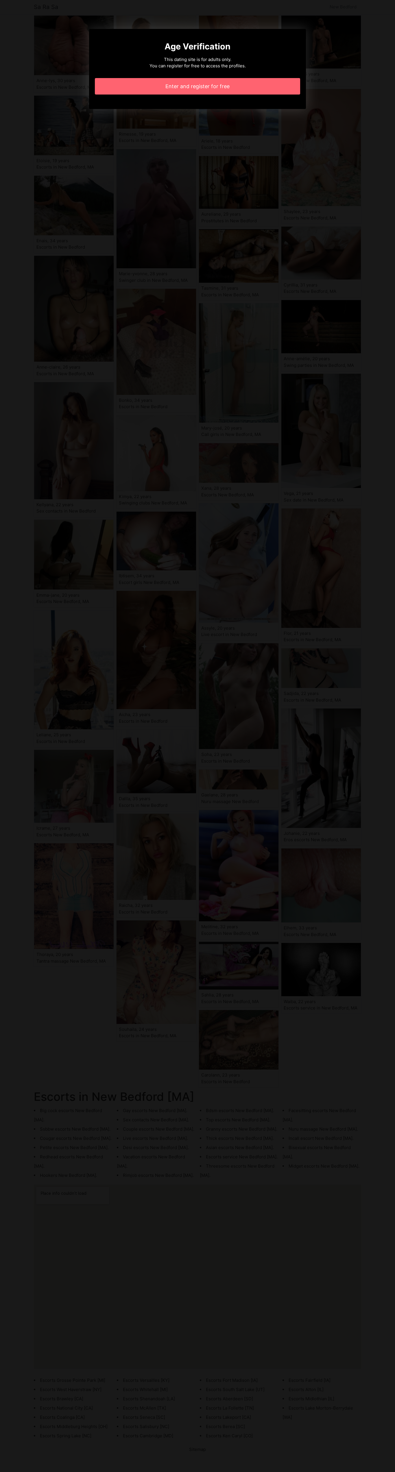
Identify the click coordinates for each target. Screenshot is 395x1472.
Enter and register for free (197, 86)
